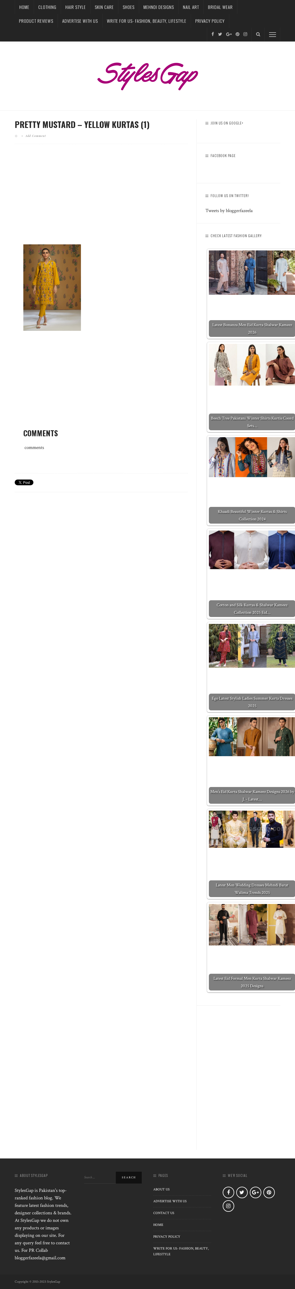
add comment (35, 136)
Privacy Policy (210, 21)
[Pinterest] (237, 34)
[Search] (258, 34)
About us (161, 1189)
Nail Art (191, 7)
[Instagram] (245, 34)
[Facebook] (212, 34)
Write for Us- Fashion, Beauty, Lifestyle (146, 21)
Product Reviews (36, 21)
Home (24, 7)
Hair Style (75, 7)
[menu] (272, 34)
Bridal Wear (220, 7)
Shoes (129, 7)
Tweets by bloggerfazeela (229, 210)
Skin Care (104, 7)
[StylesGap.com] (147, 74)
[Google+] (229, 34)
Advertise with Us (80, 21)
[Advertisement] (101, 198)
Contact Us (163, 1213)
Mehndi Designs (158, 7)
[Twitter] (220, 34)
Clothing (47, 7)
